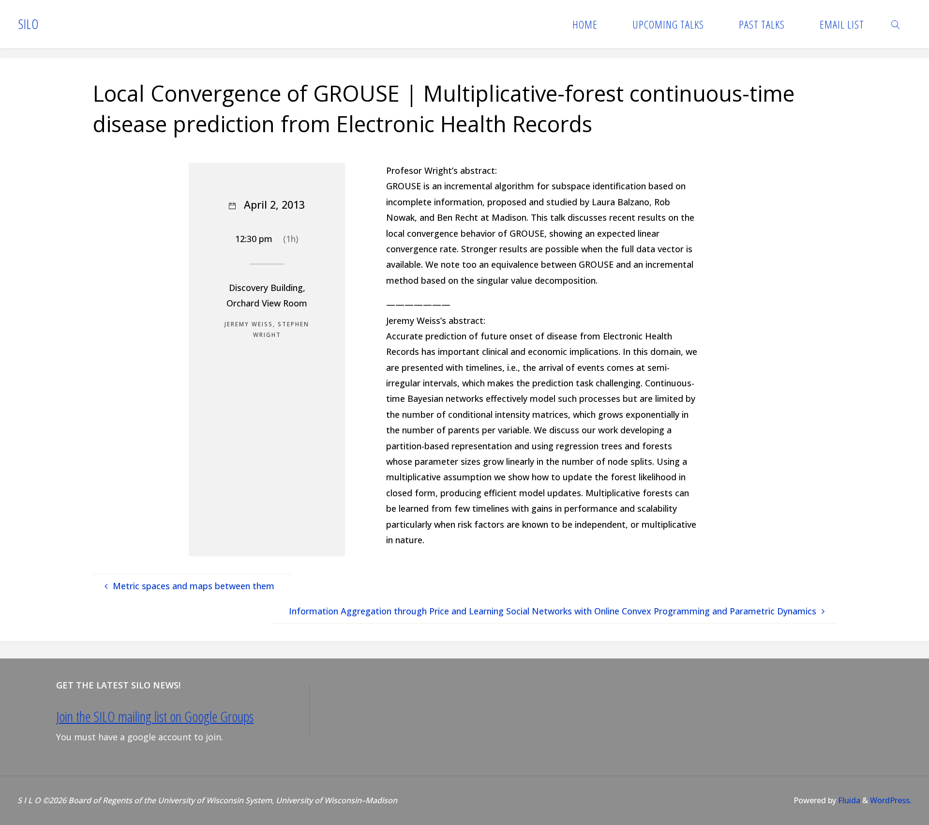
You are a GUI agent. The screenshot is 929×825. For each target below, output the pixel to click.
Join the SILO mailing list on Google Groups (155, 716)
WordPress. (891, 800)
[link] (896, 24)
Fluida (848, 800)
